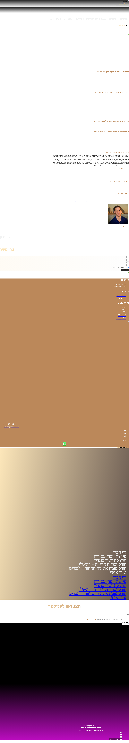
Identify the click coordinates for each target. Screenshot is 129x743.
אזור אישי (118, 572)
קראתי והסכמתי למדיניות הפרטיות (119, 267)
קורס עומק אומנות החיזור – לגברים (97, 568)
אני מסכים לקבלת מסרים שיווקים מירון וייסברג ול (106, 619)
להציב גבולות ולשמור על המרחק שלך (78, 202)
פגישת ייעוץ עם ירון (110, 556)
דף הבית (119, 552)
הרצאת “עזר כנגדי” (110, 560)
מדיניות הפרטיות (90, 619)
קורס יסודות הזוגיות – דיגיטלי (102, 564)
